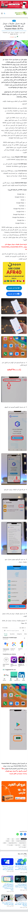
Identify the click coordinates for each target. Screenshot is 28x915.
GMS (8, 838)
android (17, 838)
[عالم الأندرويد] (21, 13)
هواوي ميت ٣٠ (10, 844)
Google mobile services (21, 840)
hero (15, 37)
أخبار (14, 20)
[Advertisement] (14, 816)
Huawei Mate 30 (22, 842)
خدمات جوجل (17, 844)
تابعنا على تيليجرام (13, 288)
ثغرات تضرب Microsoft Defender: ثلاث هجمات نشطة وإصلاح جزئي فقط (8, 868)
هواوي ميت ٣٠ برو (22, 846)
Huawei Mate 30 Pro (13, 842)
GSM (13, 840)
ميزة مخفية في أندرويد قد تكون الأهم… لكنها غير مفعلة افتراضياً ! (21, 904)
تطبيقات (24, 844)
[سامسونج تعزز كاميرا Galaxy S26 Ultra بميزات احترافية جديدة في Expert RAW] (21, 879)
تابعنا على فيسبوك (13, 294)
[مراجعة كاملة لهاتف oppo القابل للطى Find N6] (7, 897)
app (12, 838)
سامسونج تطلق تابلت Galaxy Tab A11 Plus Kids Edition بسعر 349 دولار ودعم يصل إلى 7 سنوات (8, 886)
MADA (5, 842)
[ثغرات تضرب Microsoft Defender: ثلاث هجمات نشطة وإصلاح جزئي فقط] (7, 861)
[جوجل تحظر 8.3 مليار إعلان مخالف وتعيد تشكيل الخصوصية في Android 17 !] (21, 861)
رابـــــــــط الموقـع (14, 369)
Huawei (7, 840)
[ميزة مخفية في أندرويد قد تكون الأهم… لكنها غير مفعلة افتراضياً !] (21, 897)
